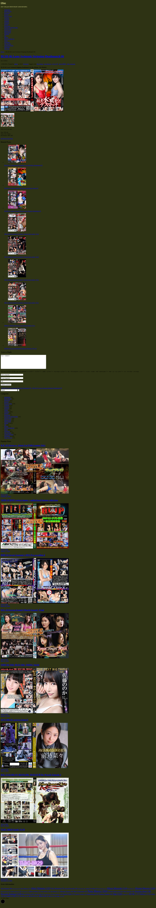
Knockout (7, 26)
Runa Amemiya (57, 894)
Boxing (6, 15)
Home (2, 52)
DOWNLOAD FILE (7, 138)
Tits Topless (7, 44)
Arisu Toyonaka (92, 888)
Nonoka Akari (143, 891)
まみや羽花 (62, 64)
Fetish (6, 410)
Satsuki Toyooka (80, 894)
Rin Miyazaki (39, 894)
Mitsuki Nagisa (66, 891)
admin (16, 64)
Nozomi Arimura (11, 894)
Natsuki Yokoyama (115, 891)
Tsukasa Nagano (106, 894)
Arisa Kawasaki (71, 888)
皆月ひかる (33, 896)
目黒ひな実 (44, 896)
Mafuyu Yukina (35, 891)
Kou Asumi (25, 891)
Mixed (6, 423)
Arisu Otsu (81, 888)
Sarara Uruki (69, 894)
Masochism (7, 32)
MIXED (6, 34)
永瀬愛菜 (9, 896)
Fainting (6, 21)
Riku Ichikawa (28, 894)
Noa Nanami (129, 891)
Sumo (6, 40)
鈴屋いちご (60, 896)
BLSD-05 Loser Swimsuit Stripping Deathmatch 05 (16, 388)
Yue (117, 894)
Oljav (3, 3)
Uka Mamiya (47, 64)
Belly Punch (7, 11)
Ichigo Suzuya (16, 891)
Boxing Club (8, 16)
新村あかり (145, 894)
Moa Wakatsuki (80, 891)
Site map (6, 49)
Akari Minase (25, 888)
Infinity (6, 24)
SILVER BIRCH (9, 39)
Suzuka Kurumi (92, 894)
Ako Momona (57, 888)
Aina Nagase (6, 888)
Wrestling (7, 47)
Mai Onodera (45, 891)
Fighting (6, 23)
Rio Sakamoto (48, 894)
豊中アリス (53, 896)
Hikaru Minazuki (117, 888)
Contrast (6, 19)
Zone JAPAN (8, 438)
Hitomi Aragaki (5, 891)
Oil (5, 36)
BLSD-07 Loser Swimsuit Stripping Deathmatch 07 (47, 388)
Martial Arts (7, 31)
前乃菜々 (134, 894)
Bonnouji (7, 13)
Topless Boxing (8, 45)
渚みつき (25, 896)
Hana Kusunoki (102, 888)
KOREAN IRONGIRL (11, 27)
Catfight (6, 18)
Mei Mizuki (55, 891)
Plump (6, 37)
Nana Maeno (98, 891)
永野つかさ (17, 896)
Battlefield (7, 10)
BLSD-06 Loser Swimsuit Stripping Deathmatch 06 (32, 56)
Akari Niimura (41, 888)
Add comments (71, 64)
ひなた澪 (55, 64)
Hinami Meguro (145, 888)
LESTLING (7, 29)
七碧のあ (126, 894)
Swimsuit (7, 42)
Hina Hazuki (131, 888)
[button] (3, 901)
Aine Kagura (16, 888)
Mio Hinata (40, 64)
